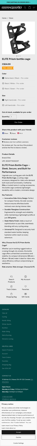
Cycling (4, 317)
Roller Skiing (6, 331)
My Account (25, 279)
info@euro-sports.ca (9, 399)
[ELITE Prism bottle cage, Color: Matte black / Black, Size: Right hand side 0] (18, 38)
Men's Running (6, 335)
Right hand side (15, 100)
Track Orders (11, 289)
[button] (12, 8)
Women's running (7, 339)
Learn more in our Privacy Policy (12, 425)
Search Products (11, 280)
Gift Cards (25, 297)
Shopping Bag (11, 297)
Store (11, 18)
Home (4, 18)
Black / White (14, 83)
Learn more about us (8, 428)
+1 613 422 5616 (7, 397)
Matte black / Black (16, 78)
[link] (18, 442)
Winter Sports (6, 324)
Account (5, 354)
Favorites (25, 289)
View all (4, 313)
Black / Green (14, 89)
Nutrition (5, 328)
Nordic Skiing (6, 320)
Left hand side (15, 105)
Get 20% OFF (6, 368)
